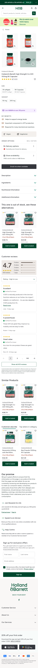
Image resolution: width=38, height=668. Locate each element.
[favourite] (17, 213)
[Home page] (19, 8)
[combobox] (17, 13)
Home (7, 29)
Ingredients (6, 183)
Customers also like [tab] (9, 427)
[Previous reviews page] (4, 358)
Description (6, 175)
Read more (7, 305)
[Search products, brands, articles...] (34, 13)
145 (27, 358)
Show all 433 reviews (19, 364)
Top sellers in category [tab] (28, 427)
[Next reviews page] (34, 358)
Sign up (19, 574)
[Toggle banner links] (36, 2)
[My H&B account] (32, 8)
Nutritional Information (11, 190)
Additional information (10, 197)
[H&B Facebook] (19, 600)
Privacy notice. (28, 569)
